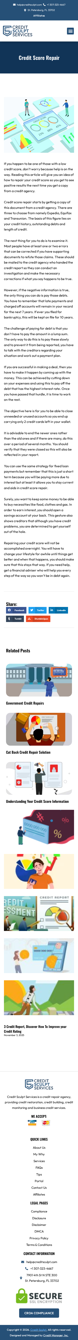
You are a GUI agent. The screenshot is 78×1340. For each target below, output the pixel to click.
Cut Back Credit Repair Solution (28, 752)
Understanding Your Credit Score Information (37, 801)
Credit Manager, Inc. (55, 1335)
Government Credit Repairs (25, 703)
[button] (70, 31)
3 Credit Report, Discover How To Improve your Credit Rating (35, 1029)
